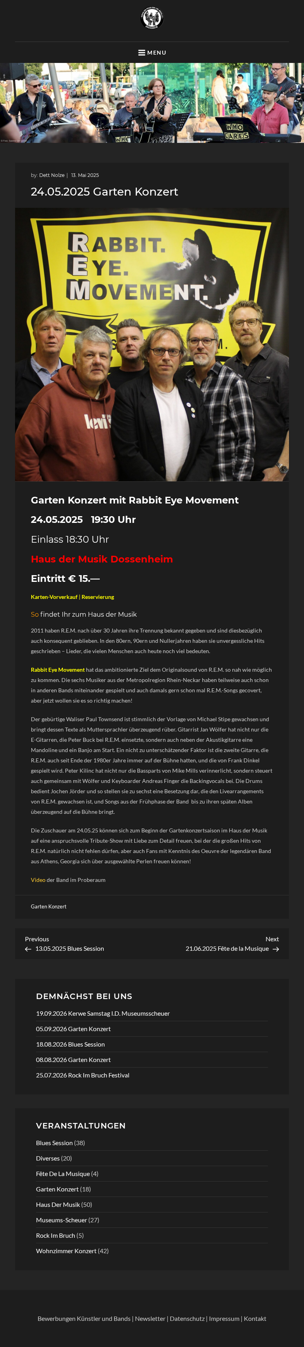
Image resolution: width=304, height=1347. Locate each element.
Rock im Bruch (55, 1235)
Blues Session (54, 1142)
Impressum (224, 1318)
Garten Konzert (48, 906)
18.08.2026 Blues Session (70, 1044)
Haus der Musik (58, 1204)
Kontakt (255, 1318)
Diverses (48, 1158)
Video (38, 879)
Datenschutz (187, 1318)
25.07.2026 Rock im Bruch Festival (82, 1075)
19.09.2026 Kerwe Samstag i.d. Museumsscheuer (103, 1013)
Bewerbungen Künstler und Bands (84, 1318)
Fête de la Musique (63, 1173)
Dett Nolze (52, 175)
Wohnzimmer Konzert (66, 1250)
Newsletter (150, 1318)
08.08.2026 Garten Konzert (73, 1059)
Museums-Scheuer (61, 1220)
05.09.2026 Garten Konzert (73, 1028)
